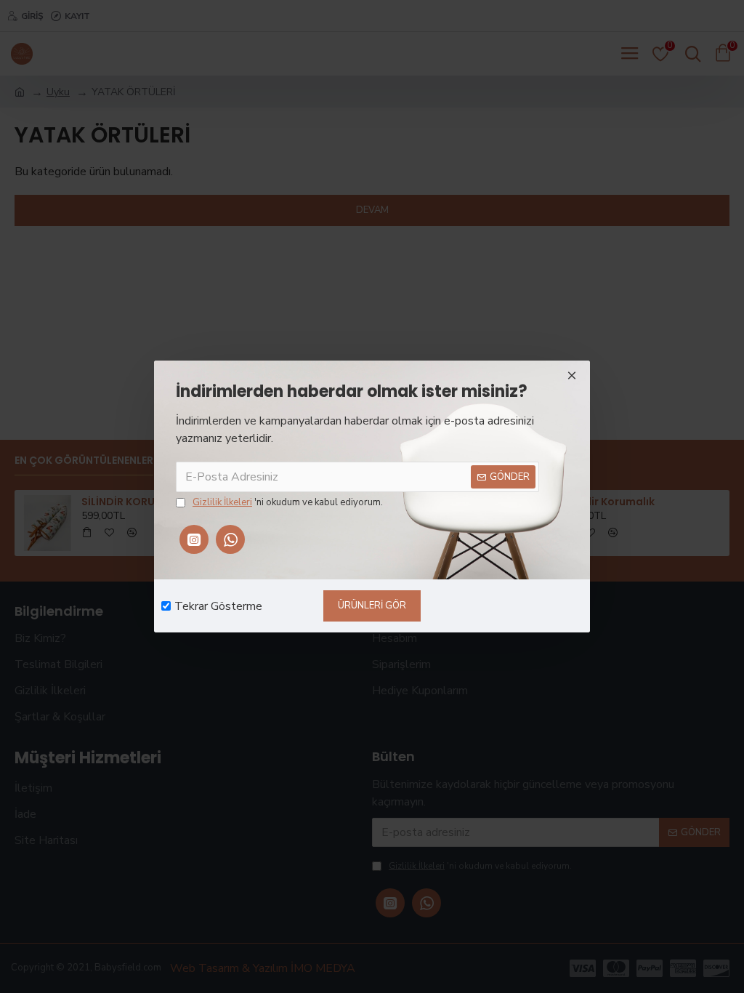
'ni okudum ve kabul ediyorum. (288, 502)
